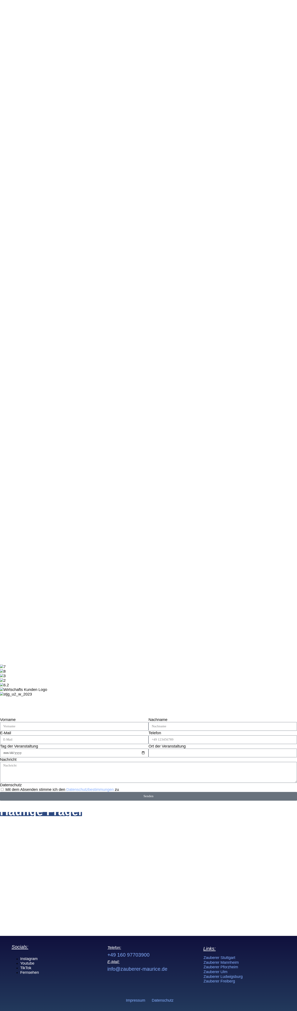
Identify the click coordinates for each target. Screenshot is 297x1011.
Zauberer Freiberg (219, 981)
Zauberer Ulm (215, 972)
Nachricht (8, 759)
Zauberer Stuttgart (219, 957)
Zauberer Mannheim (221, 962)
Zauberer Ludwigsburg (223, 976)
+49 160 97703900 (128, 955)
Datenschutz (11, 785)
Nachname (157, 719)
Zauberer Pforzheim (221, 967)
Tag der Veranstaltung (19, 746)
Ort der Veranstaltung (167, 746)
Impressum (135, 1000)
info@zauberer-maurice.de (137, 969)
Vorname (8, 719)
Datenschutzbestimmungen (90, 789)
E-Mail (5, 733)
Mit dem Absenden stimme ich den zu (62, 789)
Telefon (154, 733)
